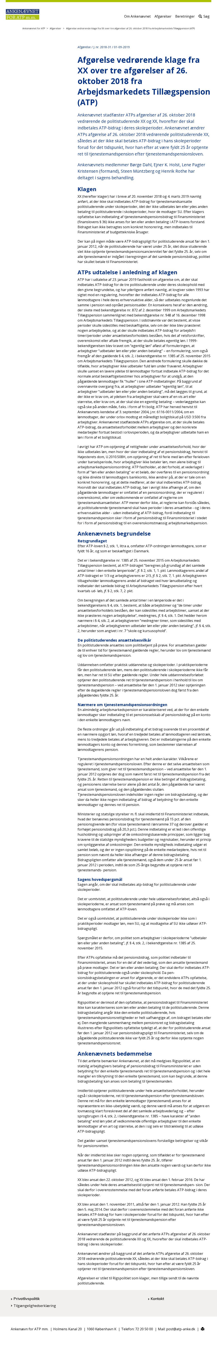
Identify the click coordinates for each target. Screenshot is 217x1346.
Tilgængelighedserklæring (35, 1305)
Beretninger (185, 16)
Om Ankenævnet (137, 16)
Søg (206, 16)
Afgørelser (162, 16)
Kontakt (157, 1298)
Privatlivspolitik (27, 1298)
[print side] (200, 1329)
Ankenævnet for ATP (33, 28)
